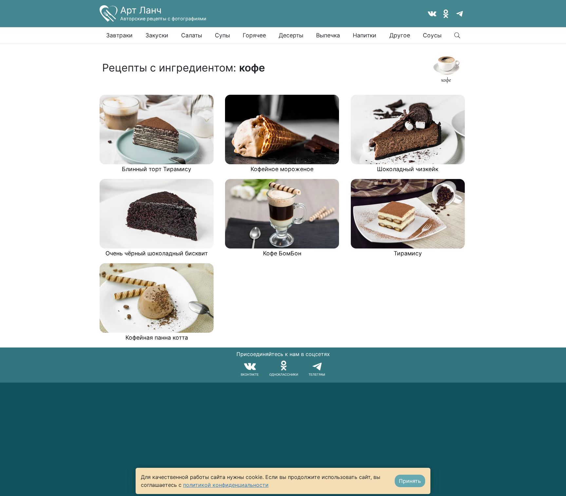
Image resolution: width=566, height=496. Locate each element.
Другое (399, 35)
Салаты (191, 35)
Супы (222, 35)
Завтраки (119, 35)
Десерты (291, 35)
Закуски (156, 35)
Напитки (364, 35)
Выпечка (328, 35)
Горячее (254, 35)
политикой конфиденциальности (226, 485)
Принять (410, 481)
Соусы (432, 35)
